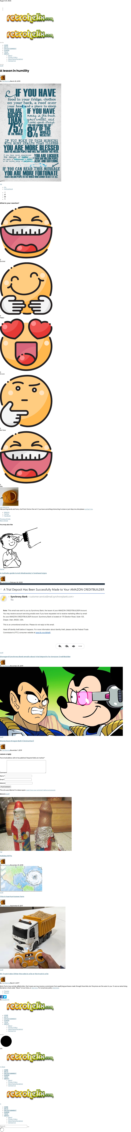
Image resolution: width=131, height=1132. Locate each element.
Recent (6, 993)
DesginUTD (5, 1000)
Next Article (4, 521)
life (5, 187)
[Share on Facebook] (67, 192)
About (6, 54)
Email (2, 779)
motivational (8, 189)
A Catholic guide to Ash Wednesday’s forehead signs (23, 573)
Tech (6, 52)
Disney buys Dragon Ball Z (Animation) (17, 741)
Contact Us (12, 61)
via (1, 184)
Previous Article (5, 519)
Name (2, 776)
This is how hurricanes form (12, 896)
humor (2, 569)
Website (2, 783)
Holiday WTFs (6, 856)
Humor (6, 50)
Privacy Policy (13, 57)
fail (1, 852)
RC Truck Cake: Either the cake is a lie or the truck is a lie (24, 974)
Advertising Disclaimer (15, 59)
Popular (6, 991)
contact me (89, 509)
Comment (3, 773)
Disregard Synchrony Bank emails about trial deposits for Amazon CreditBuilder (35, 656)
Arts (6, 47)
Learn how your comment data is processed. (40, 790)
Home (6, 45)
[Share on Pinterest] (67, 197)
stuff (1, 66)
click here (35, 988)
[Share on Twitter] (67, 195)
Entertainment (10, 49)
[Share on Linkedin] (67, 199)
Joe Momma (6, 81)
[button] (65, 234)
